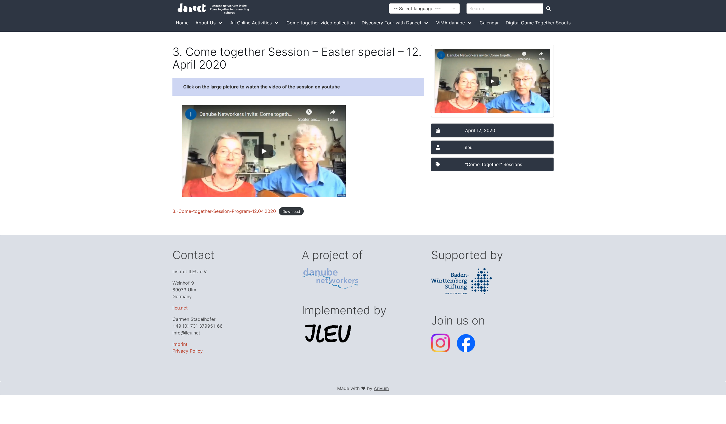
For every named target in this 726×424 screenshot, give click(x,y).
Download (291, 211)
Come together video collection (320, 23)
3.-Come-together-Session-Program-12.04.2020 (224, 211)
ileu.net (180, 308)
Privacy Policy (187, 351)
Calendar (489, 23)
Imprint (179, 344)
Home (182, 23)
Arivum (381, 388)
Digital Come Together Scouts (538, 23)
